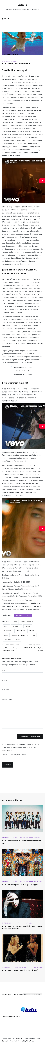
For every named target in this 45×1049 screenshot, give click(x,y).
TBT (33, 635)
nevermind (21, 631)
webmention (7, 750)
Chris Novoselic (27, 622)
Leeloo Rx (22, 5)
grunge (27, 626)
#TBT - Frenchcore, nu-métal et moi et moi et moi (21, 842)
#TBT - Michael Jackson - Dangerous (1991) (20, 884)
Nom (4, 670)
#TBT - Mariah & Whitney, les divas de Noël (20, 970)
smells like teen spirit (20, 635)
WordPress (30, 1041)
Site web (5, 689)
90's (15, 622)
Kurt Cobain (8, 631)
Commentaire (8, 699)
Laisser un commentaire (30, 736)
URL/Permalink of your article (14, 754)
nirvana (32, 631)
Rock (6, 635)
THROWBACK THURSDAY (9, 61)
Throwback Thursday (12, 639)
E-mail (5, 680)
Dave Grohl (17, 626)
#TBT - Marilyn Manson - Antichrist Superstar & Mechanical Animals (22, 927)
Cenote (4, 1041)
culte (6, 626)
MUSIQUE (5, 837)
